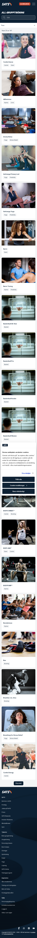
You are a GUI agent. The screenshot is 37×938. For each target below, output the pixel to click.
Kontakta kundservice (8, 905)
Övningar (4, 850)
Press (3, 812)
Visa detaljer (26, 473)
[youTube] (33, 928)
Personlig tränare (7, 843)
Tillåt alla (18, 479)
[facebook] (19, 928)
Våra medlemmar (7, 881)
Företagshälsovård (7, 893)
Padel (3, 858)
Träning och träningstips (9, 885)
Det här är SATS (6, 801)
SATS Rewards (6, 816)
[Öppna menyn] (33, 4)
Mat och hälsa (6, 889)
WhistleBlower (6, 823)
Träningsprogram (7, 873)
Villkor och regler (7, 912)
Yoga (3, 862)
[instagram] (23, 928)
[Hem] (7, 3)
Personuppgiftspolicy (8, 901)
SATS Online (5, 869)
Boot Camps (5, 847)
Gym (3, 827)
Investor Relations (7, 819)
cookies (33, 932)
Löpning (4, 865)
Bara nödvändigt (18, 491)
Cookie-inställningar (17, 485)
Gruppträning (6, 839)
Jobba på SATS (6, 808)
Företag (4, 805)
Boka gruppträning (7, 836)
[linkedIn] (28, 928)
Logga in (4, 909)
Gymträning (5, 854)
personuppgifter (8, 934)
